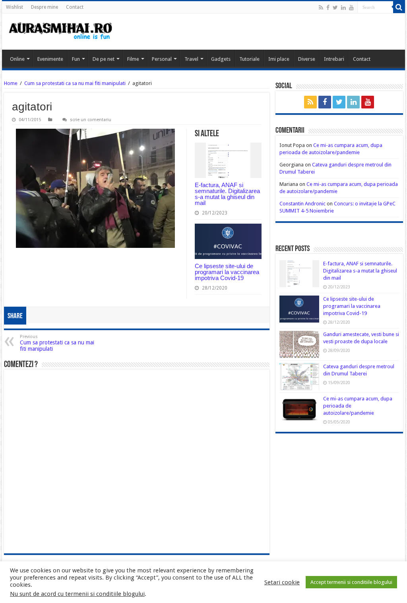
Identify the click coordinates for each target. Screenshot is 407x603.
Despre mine (44, 7)
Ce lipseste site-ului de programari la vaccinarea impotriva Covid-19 (227, 272)
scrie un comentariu (90, 119)
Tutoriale (249, 59)
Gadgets (221, 59)
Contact (74, 7)
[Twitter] (335, 7)
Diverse (306, 59)
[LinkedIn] (343, 7)
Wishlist (14, 7)
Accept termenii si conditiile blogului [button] (351, 582)
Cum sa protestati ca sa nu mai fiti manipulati (75, 83)
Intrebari (334, 59)
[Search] (399, 7)
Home (10, 83)
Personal (162, 59)
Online (17, 59)
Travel (191, 59)
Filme (133, 59)
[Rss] (321, 7)
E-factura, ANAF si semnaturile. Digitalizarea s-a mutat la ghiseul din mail (227, 194)
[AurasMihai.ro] (61, 31)
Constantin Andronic (302, 204)
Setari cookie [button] (282, 582)
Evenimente (50, 59)
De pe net (103, 59)
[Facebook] (328, 7)
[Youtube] (351, 7)
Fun (76, 59)
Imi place (278, 59)
